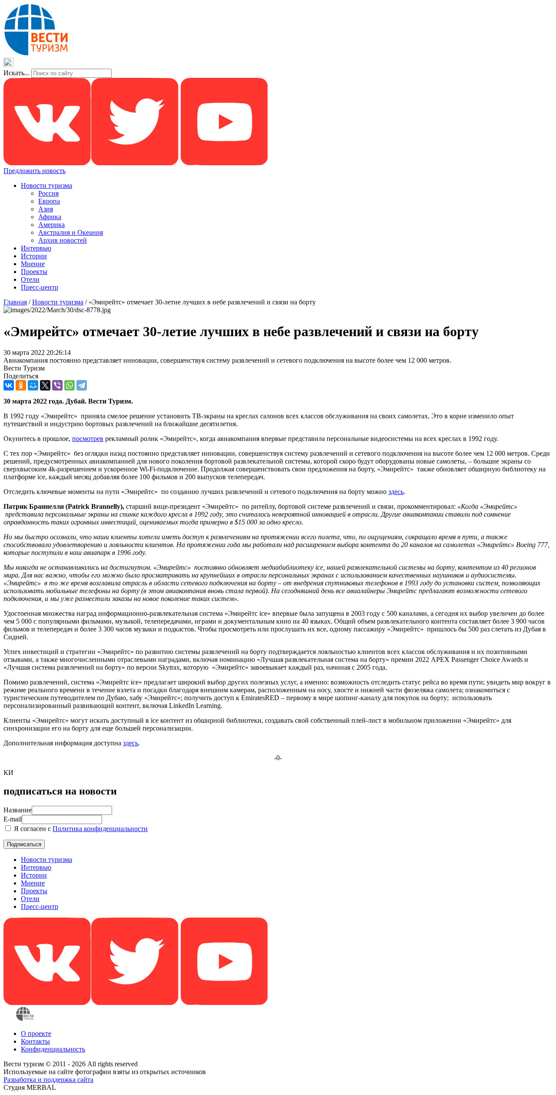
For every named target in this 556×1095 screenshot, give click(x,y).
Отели (30, 279)
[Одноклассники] (21, 385)
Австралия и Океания (70, 232)
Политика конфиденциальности (100, 828)
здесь (396, 491)
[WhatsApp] (69, 385)
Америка (51, 224)
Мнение (33, 263)
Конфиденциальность (53, 1049)
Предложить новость (34, 170)
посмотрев (87, 438)
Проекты (34, 271)
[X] (45, 385)
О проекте (36, 1033)
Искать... (16, 73)
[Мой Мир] (33, 385)
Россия (48, 193)
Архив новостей (62, 240)
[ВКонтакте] (8, 385)
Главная (15, 302)
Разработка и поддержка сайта (48, 1079)
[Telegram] (81, 385)
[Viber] (57, 385)
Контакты (35, 1041)
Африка (49, 216)
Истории (34, 256)
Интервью (36, 248)
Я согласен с (80, 828)
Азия (45, 209)
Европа (49, 201)
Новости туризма (46, 185)
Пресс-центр (39, 287)
